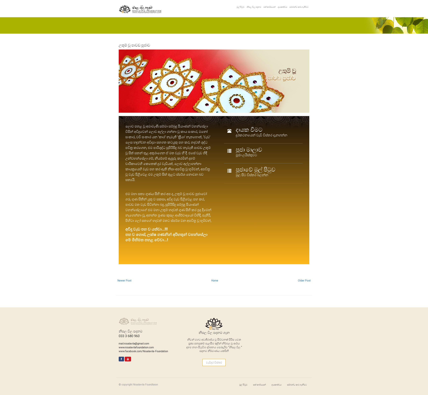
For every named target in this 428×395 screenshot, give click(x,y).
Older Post (304, 280)
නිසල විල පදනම (254, 7)
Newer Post (124, 280)
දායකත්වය (282, 7)
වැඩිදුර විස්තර (214, 362)
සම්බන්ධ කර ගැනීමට (299, 7)
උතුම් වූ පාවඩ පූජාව (134, 45)
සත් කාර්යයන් (269, 7)
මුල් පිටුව (240, 7)
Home (214, 280)
